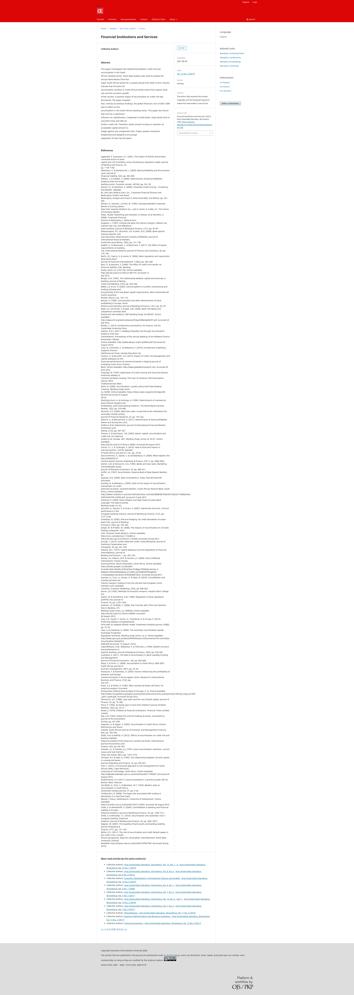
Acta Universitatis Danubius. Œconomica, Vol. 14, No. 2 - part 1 (153, 899)
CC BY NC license (172, 955)
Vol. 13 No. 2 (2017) (128, 28)
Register (246, 2)
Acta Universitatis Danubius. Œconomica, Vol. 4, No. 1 (149, 885)
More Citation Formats (188, 133)
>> (126, 929)
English (223, 36)
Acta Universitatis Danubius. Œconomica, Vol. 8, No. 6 (149, 871)
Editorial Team (158, 19)
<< (102, 929)
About (173, 19)
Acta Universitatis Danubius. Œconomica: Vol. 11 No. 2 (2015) (167, 913)
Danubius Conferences (230, 57)
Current (100, 19)
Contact (143, 19)
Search (251, 19)
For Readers (225, 82)
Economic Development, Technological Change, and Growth (152, 878)
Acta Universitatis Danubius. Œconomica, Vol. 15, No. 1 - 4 (151, 864)
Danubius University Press (232, 53)
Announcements (128, 19)
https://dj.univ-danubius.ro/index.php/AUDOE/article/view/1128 (194, 125)
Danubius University (229, 65)
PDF (183, 48)
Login (255, 2)
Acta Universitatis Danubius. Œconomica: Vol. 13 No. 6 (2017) (173, 923)
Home (103, 28)
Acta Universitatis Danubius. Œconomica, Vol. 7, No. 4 (149, 906)
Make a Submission (230, 103)
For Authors (225, 86)
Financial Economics (134, 923)
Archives (112, 19)
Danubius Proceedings (230, 61)
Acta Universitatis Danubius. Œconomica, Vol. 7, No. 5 (149, 892)
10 (121, 929)
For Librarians (225, 91)
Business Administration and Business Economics (147, 916)
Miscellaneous (131, 913)
